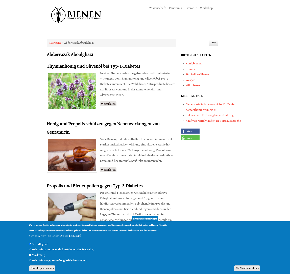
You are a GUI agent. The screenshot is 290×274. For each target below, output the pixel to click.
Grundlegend (40, 244)
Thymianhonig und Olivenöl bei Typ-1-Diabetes (93, 66)
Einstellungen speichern (42, 268)
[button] (190, 131)
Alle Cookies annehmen (247, 268)
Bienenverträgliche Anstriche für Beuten (211, 104)
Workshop (206, 8)
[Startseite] (76, 27)
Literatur (191, 8)
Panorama (175, 8)
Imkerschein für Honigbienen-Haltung (210, 115)
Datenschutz (75, 236)
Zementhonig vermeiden (201, 110)
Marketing (38, 255)
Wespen (190, 80)
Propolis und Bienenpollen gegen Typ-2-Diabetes (95, 186)
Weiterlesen (108, 104)
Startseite (55, 42)
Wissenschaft (157, 8)
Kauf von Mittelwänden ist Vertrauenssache (213, 120)
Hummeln (192, 69)
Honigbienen (194, 63)
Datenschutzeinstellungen (145, 218)
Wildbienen (193, 85)
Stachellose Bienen (197, 74)
